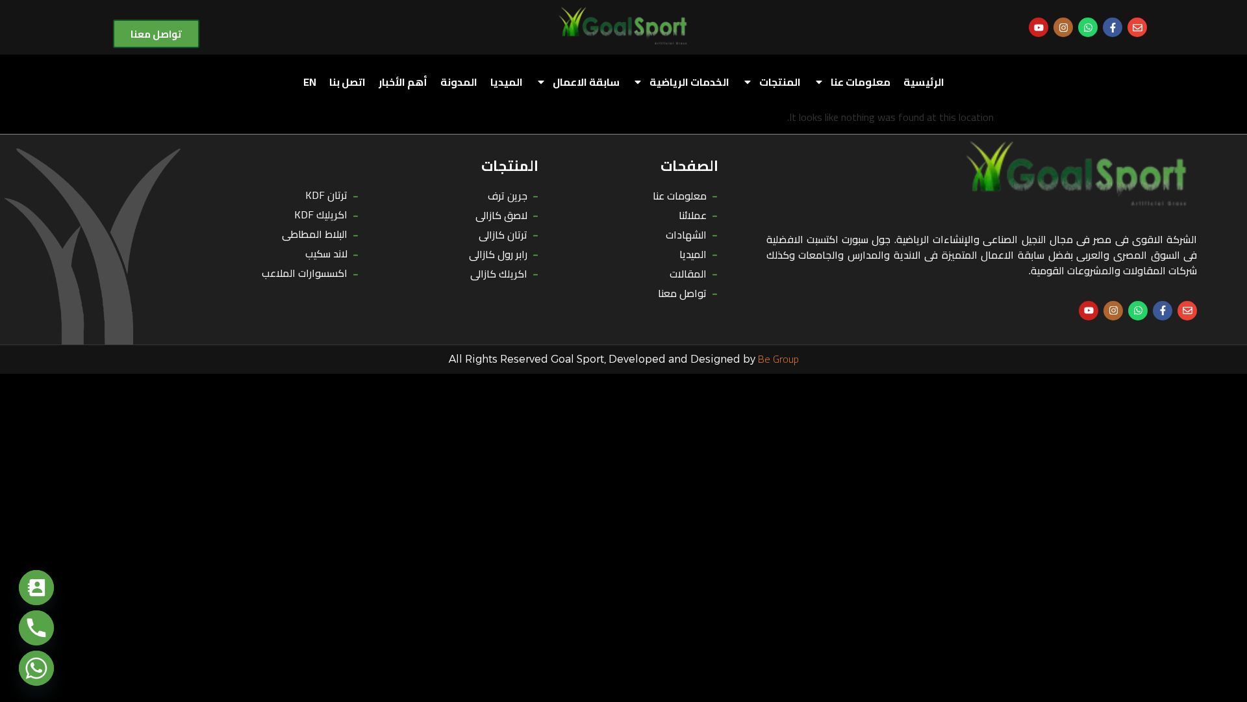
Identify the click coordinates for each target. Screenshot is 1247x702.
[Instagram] (1063, 27)
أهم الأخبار (403, 82)
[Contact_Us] (36, 587)
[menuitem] (309, 82)
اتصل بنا (347, 82)
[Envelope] (1137, 27)
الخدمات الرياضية (689, 82)
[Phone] (36, 627)
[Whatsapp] (1088, 27)
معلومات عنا (860, 82)
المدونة (458, 82)
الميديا (506, 82)
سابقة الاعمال (586, 82)
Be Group (778, 359)
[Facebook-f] (1112, 27)
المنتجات (780, 82)
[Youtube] (1038, 27)
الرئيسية (923, 82)
